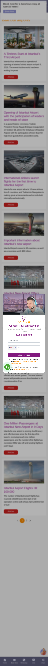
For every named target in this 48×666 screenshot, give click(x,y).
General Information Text (22, 369)
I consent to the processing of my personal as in (24, 361)
